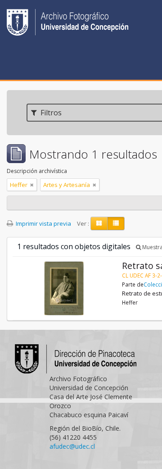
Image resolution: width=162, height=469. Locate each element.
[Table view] (116, 223)
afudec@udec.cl (72, 446)
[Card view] (99, 223)
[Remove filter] (32, 184)
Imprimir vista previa (42, 223)
